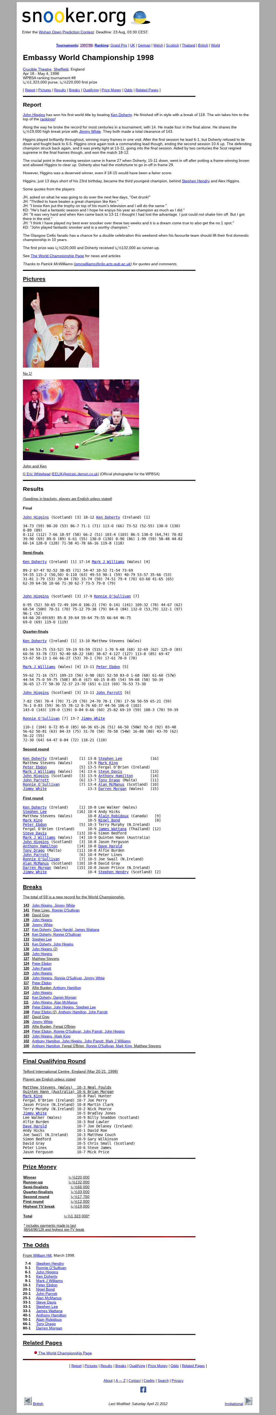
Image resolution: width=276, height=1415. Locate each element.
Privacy (178, 1381)
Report (30, 90)
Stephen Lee (110, 758)
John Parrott (109, 692)
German (144, 45)
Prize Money (111, 90)
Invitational (234, 1404)
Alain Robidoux (113, 816)
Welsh (158, 45)
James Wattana (112, 829)
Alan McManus (111, 784)
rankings (47, 119)
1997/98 (86, 45)
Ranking (101, 45)
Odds (128, 90)
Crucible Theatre (37, 69)
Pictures (44, 90)
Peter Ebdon (108, 667)
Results (60, 90)
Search (163, 1381)
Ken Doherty (121, 115)
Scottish (172, 45)
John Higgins (34, 115)
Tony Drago (109, 780)
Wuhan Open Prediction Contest (66, 32)
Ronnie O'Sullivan (112, 596)
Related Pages (147, 90)
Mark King (108, 763)
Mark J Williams (108, 562)
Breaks (74, 90)
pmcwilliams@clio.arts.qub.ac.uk (102, 264)
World (215, 45)
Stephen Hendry (196, 181)
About (108, 1381)
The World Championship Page (57, 256)
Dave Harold (110, 846)
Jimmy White (90, 131)
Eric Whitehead (38, 474)
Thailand (188, 45)
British (203, 45)
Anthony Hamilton (115, 776)
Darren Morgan (112, 789)
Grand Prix (119, 45)
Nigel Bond (109, 820)
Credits (149, 1381)
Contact (135, 1381)
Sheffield (61, 69)
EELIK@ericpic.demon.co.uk (75, 474)
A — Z (121, 1381)
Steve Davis (110, 771)
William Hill (42, 1255)
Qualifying (91, 90)
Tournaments (67, 45)
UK (132, 45)
